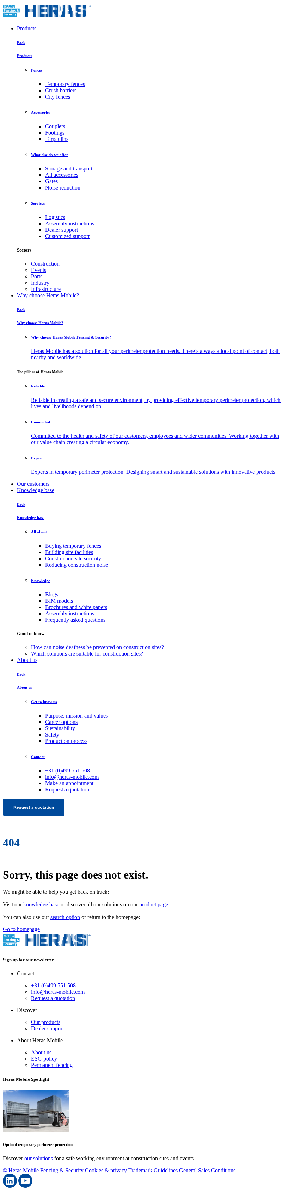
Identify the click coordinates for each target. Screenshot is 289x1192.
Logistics (55, 217)
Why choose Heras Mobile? (48, 295)
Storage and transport (68, 169)
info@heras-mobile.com (72, 777)
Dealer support (61, 230)
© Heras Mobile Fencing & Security (44, 1170)
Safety (52, 735)
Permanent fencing (52, 1065)
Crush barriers (60, 90)
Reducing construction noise (76, 565)
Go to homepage (21, 929)
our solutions (38, 1158)
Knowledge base (35, 490)
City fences (57, 97)
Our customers (33, 484)
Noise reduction (62, 188)
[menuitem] (158, 264)
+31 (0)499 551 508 (67, 771)
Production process (66, 741)
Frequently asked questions (75, 620)
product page (153, 904)
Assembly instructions (69, 223)
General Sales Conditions (207, 1170)
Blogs (51, 594)
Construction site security (73, 558)
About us (27, 660)
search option (65, 917)
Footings (54, 133)
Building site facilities (69, 552)
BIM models (59, 601)
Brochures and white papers (76, 607)
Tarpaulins (56, 139)
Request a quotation (67, 790)
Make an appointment (69, 783)
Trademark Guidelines (153, 1170)
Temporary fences (65, 84)
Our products (45, 1022)
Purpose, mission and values (76, 716)
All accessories (61, 175)
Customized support (67, 236)
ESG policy (44, 1059)
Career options (61, 722)
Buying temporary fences (73, 546)
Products (26, 28)
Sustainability (60, 728)
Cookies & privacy (106, 1170)
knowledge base (41, 904)
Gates (51, 181)
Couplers (55, 126)
